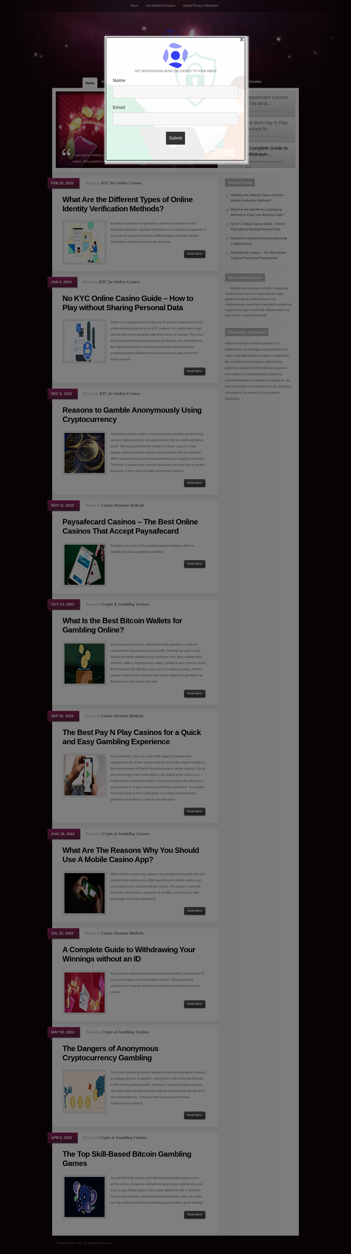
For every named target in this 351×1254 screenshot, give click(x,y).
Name (119, 80)
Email (119, 107)
